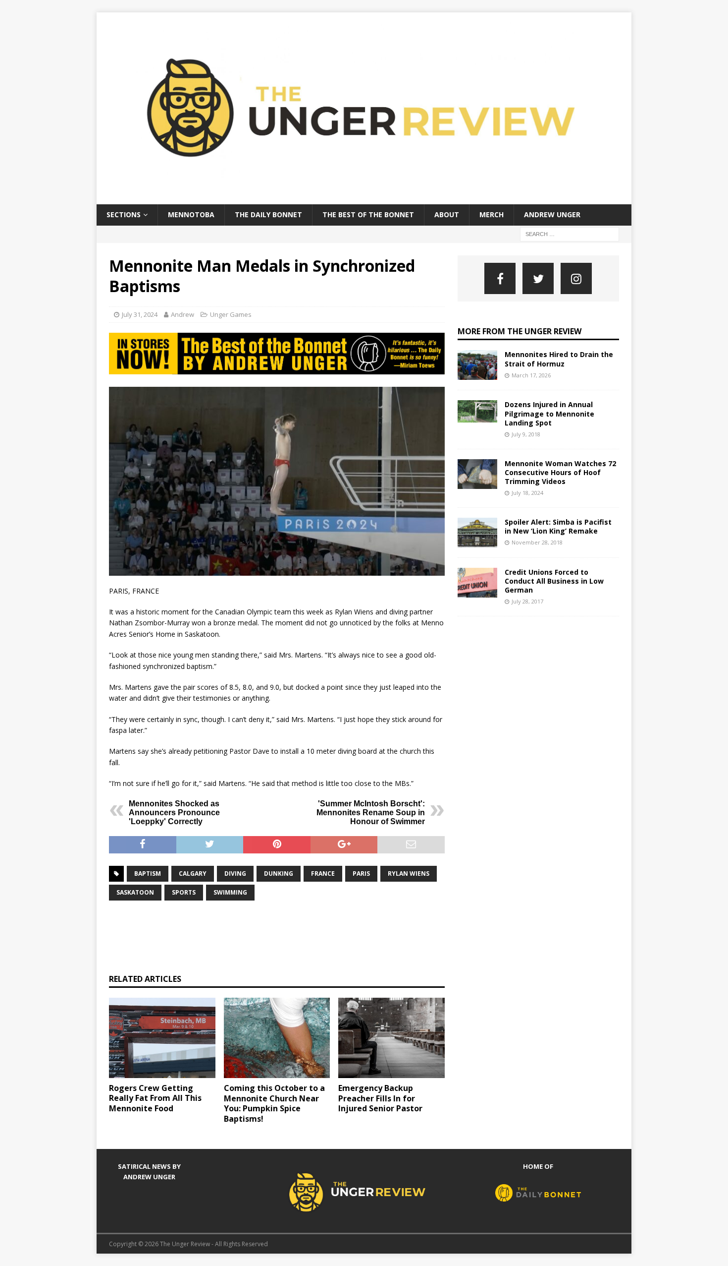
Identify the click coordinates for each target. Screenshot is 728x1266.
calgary (193, 873)
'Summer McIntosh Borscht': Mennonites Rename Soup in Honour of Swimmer (370, 812)
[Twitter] (538, 278)
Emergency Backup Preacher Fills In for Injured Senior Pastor (380, 1098)
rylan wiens (408, 873)
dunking (278, 873)
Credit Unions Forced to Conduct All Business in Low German (554, 581)
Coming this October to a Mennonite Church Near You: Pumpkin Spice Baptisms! (274, 1103)
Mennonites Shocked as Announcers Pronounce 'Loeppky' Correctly (174, 812)
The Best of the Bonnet (368, 214)
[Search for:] (569, 233)
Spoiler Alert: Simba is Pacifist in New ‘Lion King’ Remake (558, 526)
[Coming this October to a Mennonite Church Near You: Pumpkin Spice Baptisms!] (277, 1038)
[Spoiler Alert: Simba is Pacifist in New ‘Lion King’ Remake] (477, 532)
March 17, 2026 (531, 375)
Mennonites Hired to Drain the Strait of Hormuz (559, 359)
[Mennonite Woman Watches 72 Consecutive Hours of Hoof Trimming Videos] (477, 474)
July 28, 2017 (527, 601)
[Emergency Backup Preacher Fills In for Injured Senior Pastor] (391, 1038)
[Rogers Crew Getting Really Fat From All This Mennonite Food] (162, 1038)
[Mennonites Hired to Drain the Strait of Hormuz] (477, 365)
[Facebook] (500, 278)
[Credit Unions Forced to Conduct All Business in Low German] (477, 583)
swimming (230, 892)
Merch (491, 214)
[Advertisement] (289, 935)
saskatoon (135, 892)
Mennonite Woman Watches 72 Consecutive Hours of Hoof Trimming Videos (560, 472)
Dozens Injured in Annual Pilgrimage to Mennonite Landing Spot (549, 413)
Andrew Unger (552, 214)
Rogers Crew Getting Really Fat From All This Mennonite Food (155, 1098)
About (446, 214)
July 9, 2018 (526, 434)
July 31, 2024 (139, 314)
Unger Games (231, 314)
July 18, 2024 (527, 492)
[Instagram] (576, 278)
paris (361, 873)
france (323, 873)
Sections (123, 214)
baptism (147, 873)
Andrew (182, 314)
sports (184, 892)
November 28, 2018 (537, 542)
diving (235, 873)
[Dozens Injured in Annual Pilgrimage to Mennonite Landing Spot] (477, 411)
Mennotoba (191, 214)
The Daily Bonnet (268, 214)
